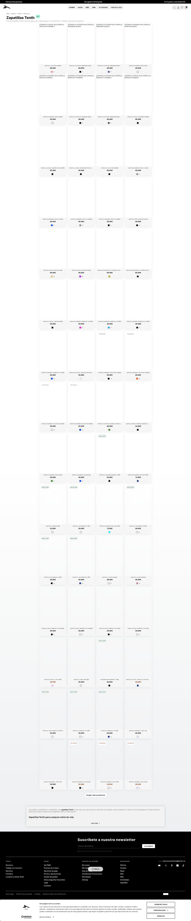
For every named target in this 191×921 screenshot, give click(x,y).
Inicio (8, 14)
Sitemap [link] (85, 880)
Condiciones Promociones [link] (92, 874)
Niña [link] (122, 877)
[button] (95, 869)
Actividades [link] (124, 880)
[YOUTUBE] (159, 865)
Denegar (161, 916)
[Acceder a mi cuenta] (178, 8)
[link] (9, 6)
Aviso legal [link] (10, 894)
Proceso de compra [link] (51, 868)
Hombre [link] (123, 868)
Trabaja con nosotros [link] (14, 868)
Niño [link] (122, 874)
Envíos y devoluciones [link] (52, 874)
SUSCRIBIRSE (148, 846)
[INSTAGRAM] (178, 865)
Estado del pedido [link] (51, 877)
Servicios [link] (9, 871)
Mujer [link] (122, 871)
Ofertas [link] (123, 865)
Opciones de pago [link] (51, 871)
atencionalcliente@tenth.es (174, 861)
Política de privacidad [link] (24, 894)
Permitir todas (160, 904)
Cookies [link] (37, 894)
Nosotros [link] (9, 865)
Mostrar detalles (45, 917)
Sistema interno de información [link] (54, 894)
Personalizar (160, 910)
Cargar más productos (95, 795)
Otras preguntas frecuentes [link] (54, 880)
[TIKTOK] (184, 865)
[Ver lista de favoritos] (182, 8)
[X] (166, 865)
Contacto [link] (9, 874)
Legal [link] (46, 883)
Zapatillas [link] (124, 883)
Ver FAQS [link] (47, 865)
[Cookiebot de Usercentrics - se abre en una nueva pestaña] (26, 917)
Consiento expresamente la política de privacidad (95, 851)
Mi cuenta (85, 865)
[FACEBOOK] (172, 865)
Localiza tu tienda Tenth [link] (15, 877)
